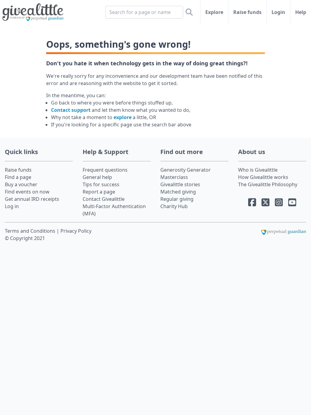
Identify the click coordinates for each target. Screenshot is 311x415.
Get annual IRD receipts (32, 199)
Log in (12, 206)
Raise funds (247, 12)
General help (97, 177)
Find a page (18, 177)
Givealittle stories (180, 184)
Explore (214, 12)
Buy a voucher (21, 184)
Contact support (71, 110)
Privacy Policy (75, 231)
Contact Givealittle (104, 199)
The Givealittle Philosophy (267, 184)
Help (300, 12)
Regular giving (176, 199)
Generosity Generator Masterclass (185, 173)
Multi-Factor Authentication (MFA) (114, 210)
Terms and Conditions (30, 231)
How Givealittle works (263, 177)
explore (123, 117)
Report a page (99, 191)
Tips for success (101, 184)
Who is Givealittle (258, 169)
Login (278, 12)
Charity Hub (174, 206)
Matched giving (178, 191)
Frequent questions (105, 169)
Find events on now (27, 191)
